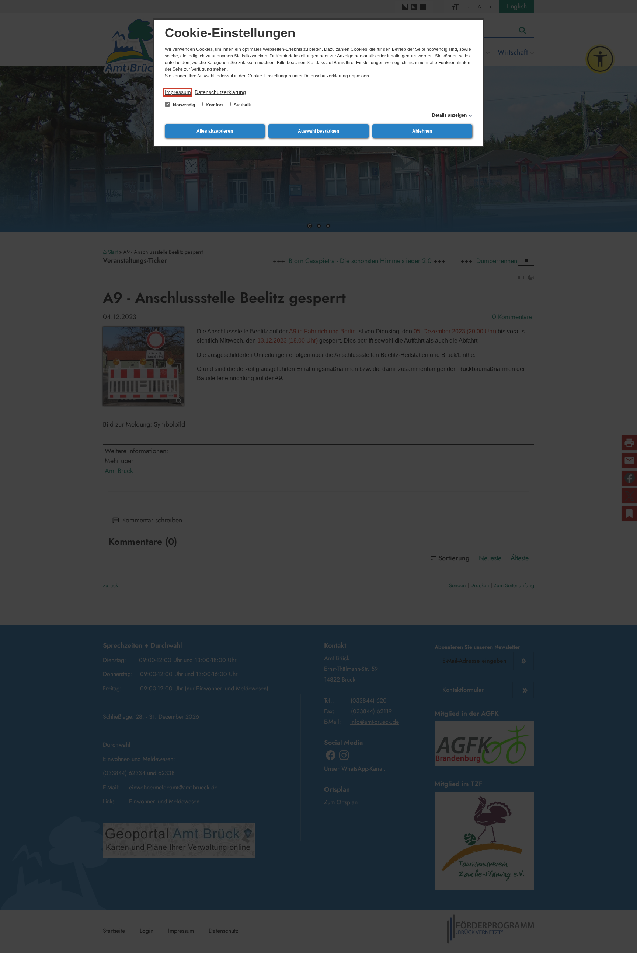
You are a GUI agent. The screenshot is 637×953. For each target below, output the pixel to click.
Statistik (242, 105)
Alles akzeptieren (214, 131)
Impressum (178, 92)
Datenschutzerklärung (220, 92)
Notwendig (184, 105)
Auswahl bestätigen (318, 131)
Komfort (214, 105)
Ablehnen (422, 131)
